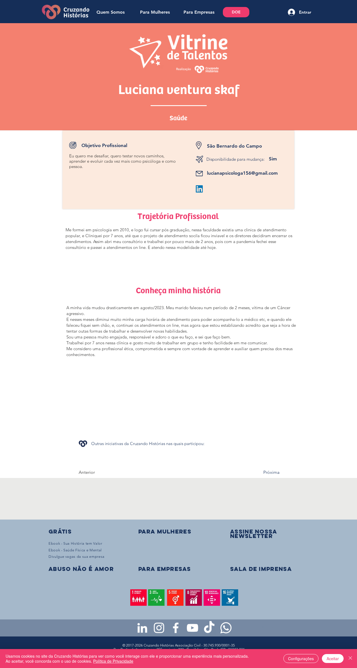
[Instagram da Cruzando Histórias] (159, 628)
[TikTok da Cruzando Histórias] (209, 628)
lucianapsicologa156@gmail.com (242, 173)
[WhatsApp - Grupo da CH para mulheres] (226, 628)
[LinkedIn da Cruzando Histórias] (142, 628)
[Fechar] (350, 658)
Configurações (301, 658)
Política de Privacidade (113, 661)
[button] (253, 533)
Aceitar (333, 658)
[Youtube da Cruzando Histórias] (192, 628)
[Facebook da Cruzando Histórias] (176, 628)
